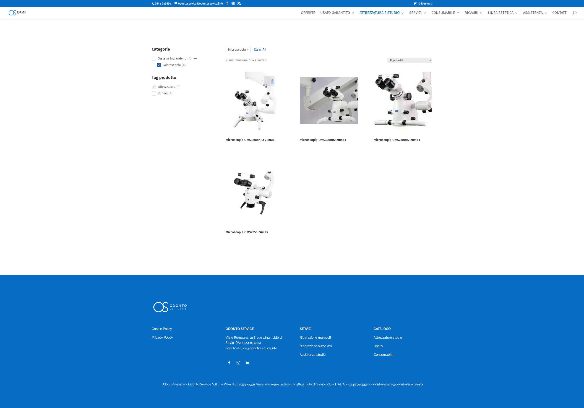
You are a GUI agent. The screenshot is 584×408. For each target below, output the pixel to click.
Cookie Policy (162, 329)
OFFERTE (308, 13)
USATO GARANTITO (335, 13)
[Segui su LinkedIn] (247, 362)
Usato (378, 346)
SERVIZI (415, 13)
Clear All (260, 50)
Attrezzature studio (388, 337)
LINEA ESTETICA (501, 13)
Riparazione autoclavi (316, 346)
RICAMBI (471, 13)
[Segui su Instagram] (238, 362)
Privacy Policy (162, 337)
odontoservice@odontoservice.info (251, 348)
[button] (195, 58)
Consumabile (383, 354)
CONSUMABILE (443, 13)
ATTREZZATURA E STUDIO (380, 13)
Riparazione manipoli (315, 337)
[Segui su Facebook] (229, 362)
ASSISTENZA (533, 13)
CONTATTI (560, 13)
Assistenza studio (313, 354)
